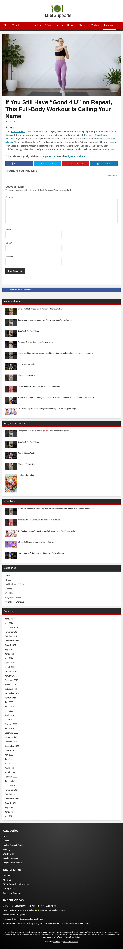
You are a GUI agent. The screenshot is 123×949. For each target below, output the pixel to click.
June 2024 (9, 654)
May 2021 (9, 816)
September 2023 (12, 693)
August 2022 (10, 750)
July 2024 (9, 649)
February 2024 (11, 671)
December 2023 (11, 680)
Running (108, 25)
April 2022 (9, 768)
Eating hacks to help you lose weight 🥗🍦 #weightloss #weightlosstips (34, 910)
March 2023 (10, 720)
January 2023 (11, 728)
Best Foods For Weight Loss (15, 915)
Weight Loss (18, 25)
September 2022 (12, 746)
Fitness (82, 25)
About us (7, 880)
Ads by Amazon (112, 175)
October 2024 (11, 636)
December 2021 (11, 785)
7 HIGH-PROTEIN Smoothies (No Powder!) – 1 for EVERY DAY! (29, 906)
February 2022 (11, 777)
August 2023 (10, 698)
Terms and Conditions (12, 893)
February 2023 (11, 724)
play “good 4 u (18, 131)
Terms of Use (62, 937)
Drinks (70, 25)
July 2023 (9, 702)
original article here (75, 156)
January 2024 (11, 676)
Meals (60, 25)
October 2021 (11, 794)
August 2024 (10, 645)
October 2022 (11, 742)
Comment (10, 197)
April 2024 (9, 662)
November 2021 (11, 790)
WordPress (56, 942)
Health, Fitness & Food (40, 25)
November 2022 (11, 737)
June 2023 (9, 706)
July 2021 (9, 807)
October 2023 (11, 689)
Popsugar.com (49, 156)
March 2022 (10, 772)
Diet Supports (22, 932)
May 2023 (9, 711)
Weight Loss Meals (13, 597)
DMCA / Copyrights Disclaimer (16, 884)
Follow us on (20, 290)
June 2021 (9, 812)
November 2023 (11, 684)
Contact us (7, 875)
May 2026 (9, 623)
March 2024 (10, 667)
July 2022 (9, 755)
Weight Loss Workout (14, 602)
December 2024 (11, 627)
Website (9, 256)
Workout (95, 25)
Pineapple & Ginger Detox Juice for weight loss (23, 919)
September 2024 (12, 641)
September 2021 (12, 799)
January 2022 (11, 781)
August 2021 (10, 803)
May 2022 (9, 763)
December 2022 (11, 733)
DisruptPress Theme (71, 942)
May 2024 (9, 658)
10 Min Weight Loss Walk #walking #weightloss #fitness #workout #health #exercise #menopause (46, 923)
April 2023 (9, 715)
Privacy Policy (9, 888)
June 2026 (9, 619)
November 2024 (11, 632)
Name (9, 229)
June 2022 (9, 759)
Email (8, 243)
